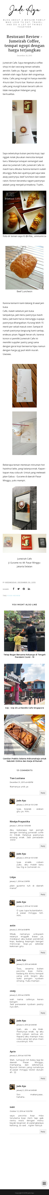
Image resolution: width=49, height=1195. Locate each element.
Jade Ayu (21, 800)
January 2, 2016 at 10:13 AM (27, 858)
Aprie (13, 1051)
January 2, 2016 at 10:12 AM (27, 805)
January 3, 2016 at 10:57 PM (20, 1055)
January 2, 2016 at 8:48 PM (20, 930)
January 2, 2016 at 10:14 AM (27, 906)
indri (12, 1107)
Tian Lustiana (17, 778)
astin (12, 925)
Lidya (13, 877)
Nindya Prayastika (20, 821)
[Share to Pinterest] (24, 589)
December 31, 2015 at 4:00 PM (21, 782)
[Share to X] (18, 589)
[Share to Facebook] (13, 589)
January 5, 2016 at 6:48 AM (27, 964)
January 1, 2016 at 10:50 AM (20, 826)
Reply (43, 793)
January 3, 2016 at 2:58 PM (20, 995)
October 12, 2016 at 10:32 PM (21, 1111)
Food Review (13, 596)
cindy (13, 990)
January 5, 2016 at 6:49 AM (27, 1025)
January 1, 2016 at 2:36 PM (20, 881)
